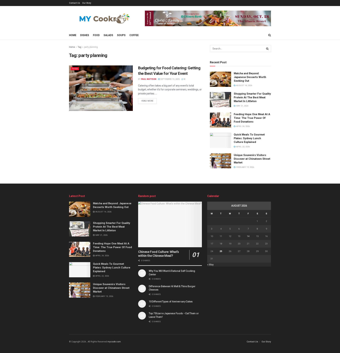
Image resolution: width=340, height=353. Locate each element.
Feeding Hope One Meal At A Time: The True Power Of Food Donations (252, 118)
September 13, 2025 (170, 79)
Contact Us (74, 3)
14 (248, 236)
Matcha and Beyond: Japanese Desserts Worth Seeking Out (250, 77)
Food (96, 35)
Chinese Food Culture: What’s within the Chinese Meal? (158, 254)
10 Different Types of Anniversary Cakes (171, 301)
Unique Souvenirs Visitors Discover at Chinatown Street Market (252, 159)
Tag (79, 47)
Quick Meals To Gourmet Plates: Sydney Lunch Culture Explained (249, 138)
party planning (91, 47)
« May (210, 264)
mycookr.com (114, 341)
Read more (147, 101)
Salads (108, 35)
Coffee (134, 35)
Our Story (86, 3)
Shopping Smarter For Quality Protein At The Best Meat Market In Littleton (252, 97)
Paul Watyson (148, 79)
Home (72, 35)
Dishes (84, 35)
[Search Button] (267, 48)
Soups (121, 35)
